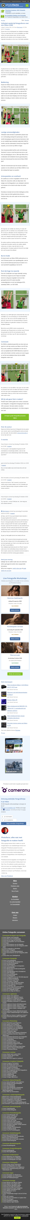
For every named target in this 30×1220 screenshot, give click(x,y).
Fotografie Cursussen (6, 1)
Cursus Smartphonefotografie (10, 978)
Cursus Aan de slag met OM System (12, 984)
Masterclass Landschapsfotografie (11, 1096)
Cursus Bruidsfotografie (8, 1145)
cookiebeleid (24, 1215)
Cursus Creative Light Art (9, 1075)
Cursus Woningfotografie (9, 1151)
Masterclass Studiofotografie (10, 1135)
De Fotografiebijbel (15, 904)
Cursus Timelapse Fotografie (10, 981)
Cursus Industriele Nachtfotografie (11, 988)
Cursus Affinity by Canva (9, 1190)
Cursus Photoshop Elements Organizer (13, 1038)
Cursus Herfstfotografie (8, 1084)
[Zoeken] (27, 5)
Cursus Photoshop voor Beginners (11, 1023)
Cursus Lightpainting (8, 1074)
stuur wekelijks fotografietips (15, 823)
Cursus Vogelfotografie (8, 1108)
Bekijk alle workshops (15, 674)
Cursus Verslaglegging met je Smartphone (14, 971)
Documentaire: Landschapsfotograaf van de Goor (15, 1103)
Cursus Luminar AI (7, 1057)
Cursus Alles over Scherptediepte (11, 938)
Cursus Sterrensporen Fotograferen (12, 1100)
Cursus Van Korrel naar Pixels (10, 979)
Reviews (27, 20)
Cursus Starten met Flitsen (9, 1116)
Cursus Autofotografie (8, 1150)
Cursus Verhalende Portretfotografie (12, 1123)
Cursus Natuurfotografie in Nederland (12, 1087)
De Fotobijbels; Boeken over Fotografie (15, 15)
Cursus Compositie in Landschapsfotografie (14, 1102)
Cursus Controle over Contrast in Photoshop (14, 1032)
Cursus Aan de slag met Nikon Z (11, 991)
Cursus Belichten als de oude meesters (13, 1139)
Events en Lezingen (7, 1199)
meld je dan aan (17, 568)
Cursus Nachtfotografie (8, 975)
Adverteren (15, 920)
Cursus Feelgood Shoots (9, 1128)
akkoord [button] (17, 1217)
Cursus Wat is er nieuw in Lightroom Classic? (14, 1015)
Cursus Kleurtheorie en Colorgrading (12, 1027)
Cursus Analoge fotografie (9, 1073)
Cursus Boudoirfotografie (9, 1117)
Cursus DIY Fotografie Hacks (10, 989)
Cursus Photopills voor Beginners (11, 1174)
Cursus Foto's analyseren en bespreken (13, 966)
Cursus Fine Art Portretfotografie (11, 1130)
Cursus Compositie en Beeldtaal (11, 948)
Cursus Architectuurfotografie (10, 963)
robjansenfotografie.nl (22, 433)
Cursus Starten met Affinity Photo (11, 1189)
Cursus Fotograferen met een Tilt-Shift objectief (15, 977)
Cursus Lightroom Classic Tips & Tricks (13, 1005)
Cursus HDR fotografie (8, 973)
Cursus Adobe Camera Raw (10, 1029)
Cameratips (5, 943)
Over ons (15, 912)
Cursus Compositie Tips (9, 985)
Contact (15, 915)
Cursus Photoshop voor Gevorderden (12, 1028)
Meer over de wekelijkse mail (8, 807)
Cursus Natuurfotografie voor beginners (13, 1082)
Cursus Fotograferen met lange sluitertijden (14, 1099)
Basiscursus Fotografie (8, 950)
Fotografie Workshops (16, 1)
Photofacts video (15, 886)
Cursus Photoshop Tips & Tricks (11, 1042)
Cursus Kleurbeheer (7, 970)
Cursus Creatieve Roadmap (10, 1067)
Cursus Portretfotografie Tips (10, 1114)
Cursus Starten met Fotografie (10, 937)
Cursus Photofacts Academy (10, 1200)
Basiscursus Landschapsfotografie (11, 1098)
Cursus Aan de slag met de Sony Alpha (13, 982)
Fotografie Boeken (26, 1)
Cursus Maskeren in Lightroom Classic (13, 998)
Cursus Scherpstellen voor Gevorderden (13, 941)
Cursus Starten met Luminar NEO (11, 1054)
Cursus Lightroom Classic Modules (12, 1000)
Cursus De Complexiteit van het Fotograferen (14, 1070)
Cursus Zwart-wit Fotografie (10, 1071)
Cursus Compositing (8, 1039)
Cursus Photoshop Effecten (9, 1049)
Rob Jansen (19, 27)
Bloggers (15, 917)
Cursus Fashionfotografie (9, 1140)
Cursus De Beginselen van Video (11, 1165)
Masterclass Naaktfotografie (15, 598)
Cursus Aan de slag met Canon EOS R (13, 986)
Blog (15, 881)
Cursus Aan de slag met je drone (11, 1186)
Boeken (15, 888)
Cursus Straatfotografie (8, 964)
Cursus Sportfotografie (8, 967)
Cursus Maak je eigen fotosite (10, 1202)
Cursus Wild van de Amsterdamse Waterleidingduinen (11, 1089)
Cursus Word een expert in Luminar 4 (12, 1058)
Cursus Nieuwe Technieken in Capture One (14, 1197)
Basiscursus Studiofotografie (10, 1137)
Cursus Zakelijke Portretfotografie (11, 1127)
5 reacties (7, 29)
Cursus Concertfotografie (9, 960)
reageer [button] (9, 446)
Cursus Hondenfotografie (9, 1109)
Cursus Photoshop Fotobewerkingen (12, 1043)
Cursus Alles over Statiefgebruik (11, 955)
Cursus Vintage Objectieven (10, 1077)
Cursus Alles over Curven (9, 1045)
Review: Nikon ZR (12, 700)
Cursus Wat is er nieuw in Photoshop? (12, 1047)
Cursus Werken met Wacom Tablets (12, 1182)
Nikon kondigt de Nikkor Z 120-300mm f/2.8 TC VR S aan (17, 686)
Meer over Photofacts (7, 876)
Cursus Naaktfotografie (8, 1125)
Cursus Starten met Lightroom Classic (12, 997)
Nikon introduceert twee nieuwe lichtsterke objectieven (16, 717)
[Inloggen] (28, 1)
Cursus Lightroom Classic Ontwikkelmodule (14, 1004)
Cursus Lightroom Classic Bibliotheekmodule (14, 1011)
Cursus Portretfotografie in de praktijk (12, 1119)
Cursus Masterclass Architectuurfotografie (13, 968)
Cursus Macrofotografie (8, 1086)
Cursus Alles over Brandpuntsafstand (12, 951)
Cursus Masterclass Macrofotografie (12, 1083)
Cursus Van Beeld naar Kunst (10, 1064)
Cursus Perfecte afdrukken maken (11, 1185)
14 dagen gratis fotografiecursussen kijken (15, 417)
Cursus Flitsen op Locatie (9, 1120)
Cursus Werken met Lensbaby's (11, 1068)
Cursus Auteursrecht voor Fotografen (12, 1188)
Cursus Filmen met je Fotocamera (11, 1164)
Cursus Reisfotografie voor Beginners (12, 961)
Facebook (7, 809)
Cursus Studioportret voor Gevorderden (13, 1136)
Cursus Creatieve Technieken (10, 1063)
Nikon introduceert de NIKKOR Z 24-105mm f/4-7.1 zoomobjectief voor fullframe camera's (17, 708)
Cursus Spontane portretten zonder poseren (14, 1124)
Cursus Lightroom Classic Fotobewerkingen (14, 1007)
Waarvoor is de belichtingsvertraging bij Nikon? (17, 693)
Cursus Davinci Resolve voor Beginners (13, 1167)
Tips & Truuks (15, 891)
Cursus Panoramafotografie (9, 974)
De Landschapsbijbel (15, 901)
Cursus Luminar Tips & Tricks (10, 1055)
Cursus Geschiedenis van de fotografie (13, 944)
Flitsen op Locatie (15, 655)
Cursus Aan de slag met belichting (11, 940)
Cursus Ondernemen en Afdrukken (11, 1158)
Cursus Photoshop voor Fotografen (12, 1025)
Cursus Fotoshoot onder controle (11, 1121)
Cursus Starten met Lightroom (10, 995)
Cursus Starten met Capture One (11, 1184)
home (3, 20)
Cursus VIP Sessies (7, 1196)
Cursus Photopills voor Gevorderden (12, 1176)
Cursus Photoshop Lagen (9, 1031)
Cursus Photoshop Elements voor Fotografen (14, 1036)
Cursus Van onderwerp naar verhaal (12, 1066)
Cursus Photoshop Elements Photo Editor (13, 1046)
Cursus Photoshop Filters (9, 1041)
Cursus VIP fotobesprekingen (10, 1177)
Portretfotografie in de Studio (15, 626)
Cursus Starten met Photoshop (10, 1024)
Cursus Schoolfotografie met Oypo (11, 1159)
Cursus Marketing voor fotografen (11, 1156)
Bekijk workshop (15, 610)
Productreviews (6, 1192)
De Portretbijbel (15, 899)
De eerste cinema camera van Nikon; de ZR (17, 724)
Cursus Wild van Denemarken (10, 1091)
